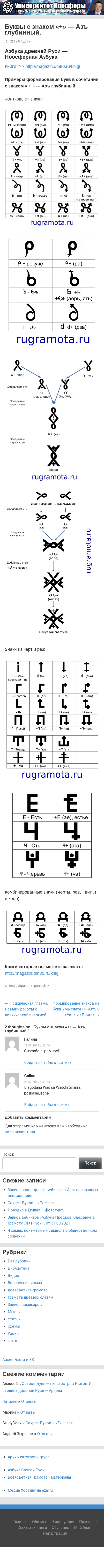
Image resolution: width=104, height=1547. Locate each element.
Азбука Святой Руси (26, 1470)
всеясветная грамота (27, 1290)
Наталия (9, 1401)
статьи (14, 1319)
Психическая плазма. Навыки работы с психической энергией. (26, 1009)
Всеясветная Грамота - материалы (39, 1477)
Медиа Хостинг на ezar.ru (30, 1490)
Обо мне (39, 1521)
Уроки (13, 1333)
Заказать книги (33, 1527)
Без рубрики (19, 986)
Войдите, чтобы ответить (48, 1062)
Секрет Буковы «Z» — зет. (32, 1203)
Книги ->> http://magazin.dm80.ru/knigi (42, 66)
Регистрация (55, 1533)
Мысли (14, 1312)
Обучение (60, 1527)
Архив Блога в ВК (18, 1359)
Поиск (8, 1154)
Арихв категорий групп (29, 1457)
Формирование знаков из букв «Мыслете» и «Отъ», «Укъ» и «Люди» (75, 1009)
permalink (41, 986)
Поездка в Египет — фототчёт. (36, 1210)
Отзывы (29, 1401)
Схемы (14, 1326)
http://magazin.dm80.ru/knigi (32, 973)
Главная (20, 1521)
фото (12, 1341)
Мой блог (82, 1527)
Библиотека (18, 1268)
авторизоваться (20, 1132)
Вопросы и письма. (25, 1283)
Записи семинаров (25, 1304)
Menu (94, 21)
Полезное (88, 1521)
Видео (13, 1275)
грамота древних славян (30, 1297)
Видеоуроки (63, 1521)
